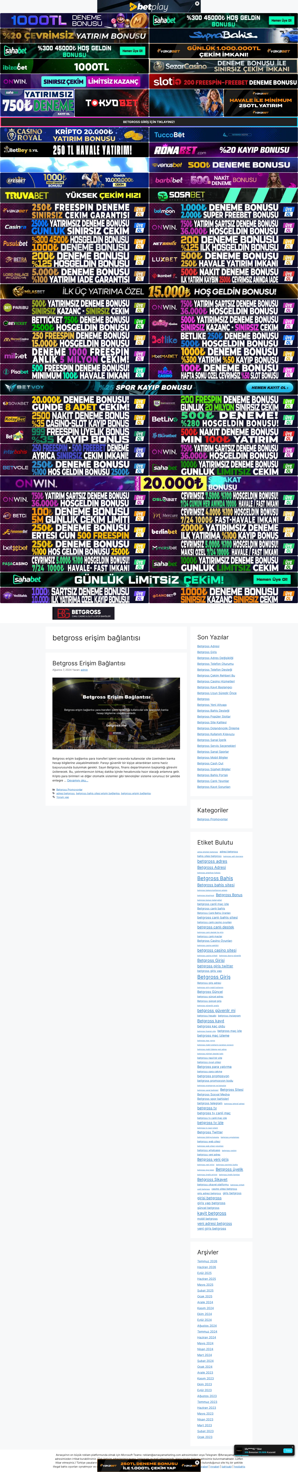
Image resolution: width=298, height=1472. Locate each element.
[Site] (74, 211)
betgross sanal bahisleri (207, 1090)
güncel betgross (208, 1208)
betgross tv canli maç (214, 1113)
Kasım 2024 (205, 1308)
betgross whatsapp (208, 1150)
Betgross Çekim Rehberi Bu (216, 675)
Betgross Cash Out (210, 763)
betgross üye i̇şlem (205, 1170)
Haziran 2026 (206, 1267)
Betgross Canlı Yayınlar (213, 781)
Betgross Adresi (208, 646)
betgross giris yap (209, 971)
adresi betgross (65, 793)
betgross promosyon (213, 1076)
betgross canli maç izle (213, 904)
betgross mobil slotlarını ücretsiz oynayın (215, 1045)
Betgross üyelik (229, 1169)
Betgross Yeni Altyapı (212, 705)
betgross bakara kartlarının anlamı (212, 890)
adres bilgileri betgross (207, 852)
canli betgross (203, 1189)
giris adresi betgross (209, 1193)
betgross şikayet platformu (213, 1184)
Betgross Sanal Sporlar (213, 751)
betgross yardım (229, 1150)
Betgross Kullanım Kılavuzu (216, 734)
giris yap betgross (211, 1203)
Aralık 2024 (205, 1302)
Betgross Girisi (211, 960)
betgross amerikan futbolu (208, 873)
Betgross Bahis (215, 878)
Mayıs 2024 (205, 1343)
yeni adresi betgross (214, 1223)
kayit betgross (211, 1213)
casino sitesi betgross (224, 1188)
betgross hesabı (206, 1015)
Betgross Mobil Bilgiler (212, 757)
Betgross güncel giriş (209, 1000)
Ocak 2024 (204, 1366)
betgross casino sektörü (207, 945)
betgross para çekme (209, 1071)
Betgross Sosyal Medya (213, 1094)
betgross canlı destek (215, 927)
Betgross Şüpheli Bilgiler (214, 769)
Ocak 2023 (204, 1437)
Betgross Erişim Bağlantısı (88, 663)
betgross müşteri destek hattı (210, 1054)
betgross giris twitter (215, 966)
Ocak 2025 (204, 1296)
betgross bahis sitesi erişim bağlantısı (98, 793)
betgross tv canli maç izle (212, 1117)
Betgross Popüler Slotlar (214, 716)
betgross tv (207, 1108)
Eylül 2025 (204, 1273)
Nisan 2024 (205, 1349)
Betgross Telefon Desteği (214, 669)
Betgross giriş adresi (209, 982)
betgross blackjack (205, 895)
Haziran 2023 (206, 1407)
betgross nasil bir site (209, 1057)
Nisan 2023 (205, 1419)
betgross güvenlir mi (216, 1010)
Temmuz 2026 (207, 1261)
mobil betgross (207, 1218)
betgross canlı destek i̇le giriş (210, 932)
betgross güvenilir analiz (208, 1005)
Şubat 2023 (205, 1431)
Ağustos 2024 (207, 1325)
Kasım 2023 (205, 1378)
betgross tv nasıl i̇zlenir (207, 1128)
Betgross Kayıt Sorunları (213, 787)
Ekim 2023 (204, 1384)
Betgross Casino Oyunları (214, 940)
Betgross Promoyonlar (69, 789)
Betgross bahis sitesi (216, 885)
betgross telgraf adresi (234, 1104)
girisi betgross (209, 1198)
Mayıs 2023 (205, 1413)
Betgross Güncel (210, 992)
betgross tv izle (210, 1122)
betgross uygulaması (230, 1137)
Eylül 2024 (204, 1320)
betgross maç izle (229, 1031)
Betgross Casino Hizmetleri (216, 681)
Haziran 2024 (206, 1337)
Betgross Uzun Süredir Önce (217, 693)
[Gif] (149, 291)
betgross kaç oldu (211, 1026)
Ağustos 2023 (207, 1396)
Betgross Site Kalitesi (212, 722)
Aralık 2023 (205, 1372)
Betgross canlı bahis (211, 908)
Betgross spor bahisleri (213, 1098)
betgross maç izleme (213, 1036)
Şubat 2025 (205, 1290)
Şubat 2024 (205, 1361)
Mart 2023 (204, 1425)
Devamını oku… (77, 780)
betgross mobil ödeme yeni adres (212, 1049)
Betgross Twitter (210, 1132)
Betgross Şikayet (212, 1179)
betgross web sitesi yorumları (210, 1146)
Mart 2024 (204, 1355)
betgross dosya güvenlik (230, 956)
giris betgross (232, 1193)
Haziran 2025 (206, 1279)
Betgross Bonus (229, 895)
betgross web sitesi (208, 1141)
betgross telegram (209, 1103)
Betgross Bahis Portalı (212, 775)
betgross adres (212, 861)
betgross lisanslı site (206, 1031)
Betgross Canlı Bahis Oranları (214, 912)
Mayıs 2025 (205, 1284)
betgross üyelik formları (229, 1175)
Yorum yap (62, 797)
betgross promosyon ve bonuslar (211, 1085)
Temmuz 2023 (207, 1402)
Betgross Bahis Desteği (213, 710)
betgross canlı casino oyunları (214, 922)
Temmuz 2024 (207, 1331)
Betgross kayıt (210, 1020)
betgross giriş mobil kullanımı (210, 987)
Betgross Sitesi (232, 1090)
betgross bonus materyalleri (209, 900)
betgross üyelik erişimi (207, 1175)
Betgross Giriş (207, 652)
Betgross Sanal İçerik (211, 740)
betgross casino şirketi (207, 956)
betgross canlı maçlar (209, 936)
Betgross (203, 699)
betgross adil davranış (233, 856)
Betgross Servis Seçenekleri (216, 746)
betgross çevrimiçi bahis (227, 1165)
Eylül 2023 (204, 1390)
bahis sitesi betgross (209, 856)
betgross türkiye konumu (208, 1137)
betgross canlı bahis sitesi (217, 918)
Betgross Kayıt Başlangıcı (214, 687)
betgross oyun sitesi (209, 1062)
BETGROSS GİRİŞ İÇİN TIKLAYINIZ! (149, 122)
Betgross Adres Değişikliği (215, 658)
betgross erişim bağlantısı (136, 793)
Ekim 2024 (204, 1314)
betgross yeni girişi (205, 1165)
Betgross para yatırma (214, 1067)
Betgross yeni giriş (213, 1159)
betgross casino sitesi (216, 950)
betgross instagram (229, 1015)
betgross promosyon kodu (215, 1080)
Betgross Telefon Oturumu (215, 664)
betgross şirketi (237, 1185)
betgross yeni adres (208, 1154)
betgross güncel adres (210, 996)
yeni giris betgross (211, 1229)
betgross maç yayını (206, 1040)
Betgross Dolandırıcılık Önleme (218, 728)
